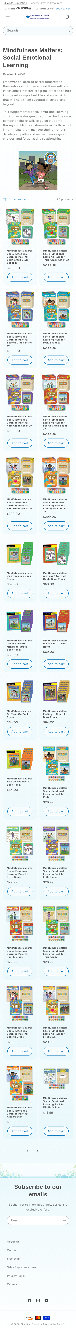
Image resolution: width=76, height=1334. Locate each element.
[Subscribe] (64, 1220)
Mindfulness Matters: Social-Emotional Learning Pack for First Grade (55, 1032)
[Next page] (48, 1151)
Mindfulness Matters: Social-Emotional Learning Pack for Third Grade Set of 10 (56, 255)
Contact (12, 1250)
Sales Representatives (21, 1267)
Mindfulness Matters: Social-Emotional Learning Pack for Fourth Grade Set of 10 (55, 422)
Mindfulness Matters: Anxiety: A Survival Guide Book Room (55, 576)
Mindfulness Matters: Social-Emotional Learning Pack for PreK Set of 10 (55, 338)
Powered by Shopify (54, 1324)
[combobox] (38, 30)
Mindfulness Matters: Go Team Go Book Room (19, 714)
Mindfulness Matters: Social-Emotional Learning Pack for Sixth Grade (19, 872)
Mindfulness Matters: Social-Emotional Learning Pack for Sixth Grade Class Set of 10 (19, 256)
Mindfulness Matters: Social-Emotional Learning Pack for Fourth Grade (19, 952)
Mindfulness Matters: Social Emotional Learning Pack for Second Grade (19, 1032)
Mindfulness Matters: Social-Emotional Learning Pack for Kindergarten (19, 1112)
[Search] (68, 30)
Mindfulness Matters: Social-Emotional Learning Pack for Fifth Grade (55, 872)
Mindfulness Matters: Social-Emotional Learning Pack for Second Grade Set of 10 (19, 339)
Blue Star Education (32, 1324)
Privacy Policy (16, 1275)
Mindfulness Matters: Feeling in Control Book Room (55, 714)
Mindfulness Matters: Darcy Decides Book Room (19, 576)
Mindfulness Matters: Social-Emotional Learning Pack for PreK (55, 792)
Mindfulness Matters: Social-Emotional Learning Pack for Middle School (55, 1103)
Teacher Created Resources (46, 3)
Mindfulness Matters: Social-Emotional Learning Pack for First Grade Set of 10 (19, 504)
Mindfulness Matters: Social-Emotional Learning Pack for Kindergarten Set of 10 (55, 505)
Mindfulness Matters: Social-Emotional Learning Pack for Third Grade (55, 952)
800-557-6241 (63, 9)
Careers (12, 1284)
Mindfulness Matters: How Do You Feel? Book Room (19, 782)
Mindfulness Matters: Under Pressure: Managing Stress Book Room (19, 645)
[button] (8, 16)
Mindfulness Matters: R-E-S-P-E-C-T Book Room (55, 643)
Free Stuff (14, 1258)
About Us (13, 1241)
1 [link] (27, 1151)
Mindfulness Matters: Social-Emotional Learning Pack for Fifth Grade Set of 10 (19, 421)
